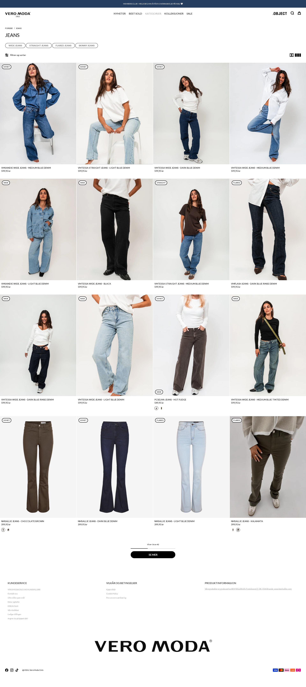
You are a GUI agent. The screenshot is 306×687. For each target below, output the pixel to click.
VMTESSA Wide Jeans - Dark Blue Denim (177, 167)
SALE (189, 13)
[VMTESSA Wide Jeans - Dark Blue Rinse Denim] (38, 345)
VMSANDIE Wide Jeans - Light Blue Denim (25, 283)
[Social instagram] (11, 670)
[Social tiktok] (16, 670)
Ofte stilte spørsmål (16, 598)
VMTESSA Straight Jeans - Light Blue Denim (104, 167)
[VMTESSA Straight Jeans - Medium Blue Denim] (191, 229)
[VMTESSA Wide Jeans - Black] (115, 229)
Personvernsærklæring (116, 598)
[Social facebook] (6, 670)
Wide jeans (15, 45)
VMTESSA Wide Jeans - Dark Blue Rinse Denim (27, 399)
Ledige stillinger (14, 614)
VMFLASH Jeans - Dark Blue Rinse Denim (254, 283)
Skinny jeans (87, 45)
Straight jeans (38, 45)
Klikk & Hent (13, 606)
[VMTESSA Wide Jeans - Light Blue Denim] (115, 345)
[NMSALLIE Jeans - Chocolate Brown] (38, 467)
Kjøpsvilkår (111, 589)
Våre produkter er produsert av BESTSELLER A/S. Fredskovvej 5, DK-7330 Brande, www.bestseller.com (248, 589)
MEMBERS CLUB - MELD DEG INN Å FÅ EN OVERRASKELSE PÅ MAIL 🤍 (153, 4)
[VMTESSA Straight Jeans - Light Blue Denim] (115, 113)
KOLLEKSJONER (173, 13)
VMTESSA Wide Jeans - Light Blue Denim (101, 399)
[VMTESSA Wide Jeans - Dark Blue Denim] (191, 113)
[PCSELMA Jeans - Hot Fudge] (191, 345)
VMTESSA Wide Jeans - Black (94, 283)
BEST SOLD (135, 13)
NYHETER (120, 13)
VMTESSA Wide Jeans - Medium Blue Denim (255, 167)
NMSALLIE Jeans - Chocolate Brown (22, 521)
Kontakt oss (13, 593)
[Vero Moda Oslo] (18, 13)
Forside (9, 28)
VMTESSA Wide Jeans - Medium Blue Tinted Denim (259, 399)
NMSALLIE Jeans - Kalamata (247, 521)
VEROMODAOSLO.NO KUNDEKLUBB (24, 589)
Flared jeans (63, 45)
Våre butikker (13, 610)
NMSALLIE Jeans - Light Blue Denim (174, 521)
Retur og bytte (13, 602)
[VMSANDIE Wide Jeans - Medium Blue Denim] (38, 113)
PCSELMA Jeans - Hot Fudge (170, 399)
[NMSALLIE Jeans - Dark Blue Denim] (115, 467)
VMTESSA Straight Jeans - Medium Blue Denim (181, 283)
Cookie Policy (112, 593)
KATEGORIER (153, 13)
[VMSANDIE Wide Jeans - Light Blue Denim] (38, 229)
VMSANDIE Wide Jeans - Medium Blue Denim (26, 167)
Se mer (153, 554)
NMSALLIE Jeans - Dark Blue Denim (97, 521)
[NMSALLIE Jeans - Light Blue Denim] (191, 467)
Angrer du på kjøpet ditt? (18, 618)
